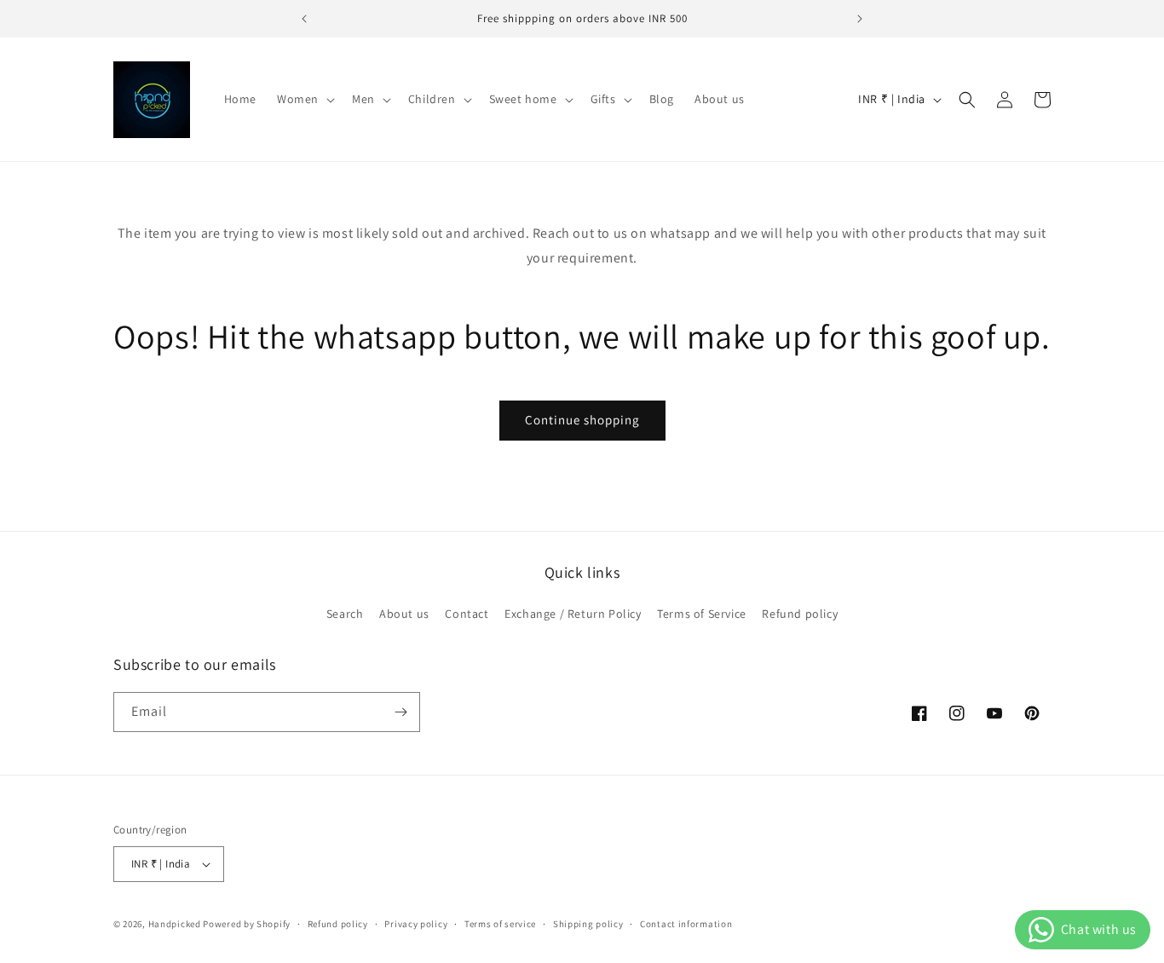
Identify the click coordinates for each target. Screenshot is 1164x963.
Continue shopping (582, 420)
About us (404, 613)
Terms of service (500, 924)
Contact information (686, 924)
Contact (466, 613)
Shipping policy (588, 924)
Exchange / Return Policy (572, 613)
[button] (304, 99)
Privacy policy (415, 924)
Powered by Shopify (247, 924)
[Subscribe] (400, 712)
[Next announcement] (860, 18)
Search (345, 613)
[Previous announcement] (304, 18)
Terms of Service (701, 613)
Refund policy (800, 613)
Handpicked (174, 924)
